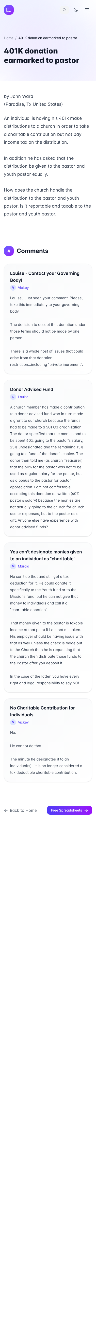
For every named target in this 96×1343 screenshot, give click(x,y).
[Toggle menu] (87, 10)
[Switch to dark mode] (75, 9)
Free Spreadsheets (66, 810)
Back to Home (23, 810)
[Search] (64, 10)
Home (8, 38)
